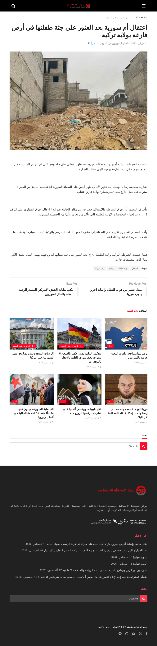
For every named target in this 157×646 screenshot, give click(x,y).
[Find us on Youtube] (133, 633)
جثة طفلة (122, 268)
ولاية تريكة (100, 268)
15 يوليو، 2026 (140, 362)
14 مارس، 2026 (45, 422)
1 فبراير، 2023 (138, 43)
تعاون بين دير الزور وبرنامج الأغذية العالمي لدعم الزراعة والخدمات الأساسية (105, 570)
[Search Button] (13, 5)
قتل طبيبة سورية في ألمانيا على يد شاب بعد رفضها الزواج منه (80, 411)
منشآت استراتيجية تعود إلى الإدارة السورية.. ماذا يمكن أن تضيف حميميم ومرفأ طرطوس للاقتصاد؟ (92, 577)
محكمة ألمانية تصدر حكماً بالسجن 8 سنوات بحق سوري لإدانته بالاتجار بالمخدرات (80, 357)
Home (144, 17)
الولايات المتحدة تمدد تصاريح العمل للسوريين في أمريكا (32, 355)
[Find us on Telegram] (120, 633)
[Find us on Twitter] (140, 633)
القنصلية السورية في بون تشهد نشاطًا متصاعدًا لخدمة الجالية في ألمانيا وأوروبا (34, 413)
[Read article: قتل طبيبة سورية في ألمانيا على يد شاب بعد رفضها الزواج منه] (79, 389)
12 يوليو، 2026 (93, 366)
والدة (111, 268)
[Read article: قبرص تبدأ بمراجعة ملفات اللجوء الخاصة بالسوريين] (127, 334)
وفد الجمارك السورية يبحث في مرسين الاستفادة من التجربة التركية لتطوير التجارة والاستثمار (95, 550)
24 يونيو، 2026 (140, 422)
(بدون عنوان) (140, 557)
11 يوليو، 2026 (45, 362)
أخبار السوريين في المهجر (117, 17)
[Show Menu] (144, 5)
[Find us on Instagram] (126, 633)
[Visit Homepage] (78, 6)
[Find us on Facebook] (146, 633)
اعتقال (135, 268)
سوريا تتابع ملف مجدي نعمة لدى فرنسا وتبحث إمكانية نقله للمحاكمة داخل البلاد (128, 413)
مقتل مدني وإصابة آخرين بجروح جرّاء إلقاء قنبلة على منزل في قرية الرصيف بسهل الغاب (97, 544)
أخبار (135, 17)
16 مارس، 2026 (92, 418)
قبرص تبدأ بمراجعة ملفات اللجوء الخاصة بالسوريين (130, 355)
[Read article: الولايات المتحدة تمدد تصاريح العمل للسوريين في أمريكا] (32, 334)
